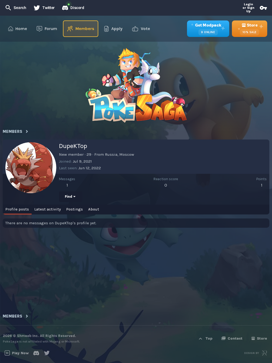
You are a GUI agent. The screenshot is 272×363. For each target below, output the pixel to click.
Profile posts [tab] (17, 209)
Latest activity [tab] (47, 209)
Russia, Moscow (119, 154)
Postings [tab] (74, 209)
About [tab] (93, 209)
